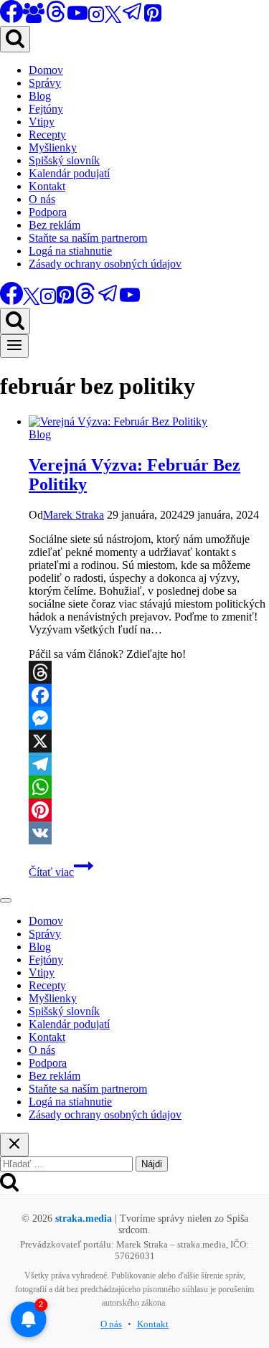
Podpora (48, 212)
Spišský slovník (64, 160)
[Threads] (55, 19)
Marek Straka (73, 515)
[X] (113, 19)
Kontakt (47, 186)
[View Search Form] (15, 39)
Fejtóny (46, 109)
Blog (40, 96)
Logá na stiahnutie (70, 251)
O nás (42, 199)
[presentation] (149, 421)
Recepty (47, 134)
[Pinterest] (152, 19)
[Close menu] (5, 900)
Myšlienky (53, 147)
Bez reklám (54, 225)
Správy (45, 83)
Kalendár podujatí (69, 173)
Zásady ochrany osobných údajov (105, 264)
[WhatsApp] (149, 787)
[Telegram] (132, 19)
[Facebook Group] (33, 19)
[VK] (149, 832)
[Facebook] (149, 695)
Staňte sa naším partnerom (88, 238)
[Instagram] (96, 19)
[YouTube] (77, 19)
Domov (46, 70)
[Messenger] (149, 718)
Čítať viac (61, 872)
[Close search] (14, 1144)
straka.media (83, 1218)
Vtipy (42, 122)
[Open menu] (14, 346)
